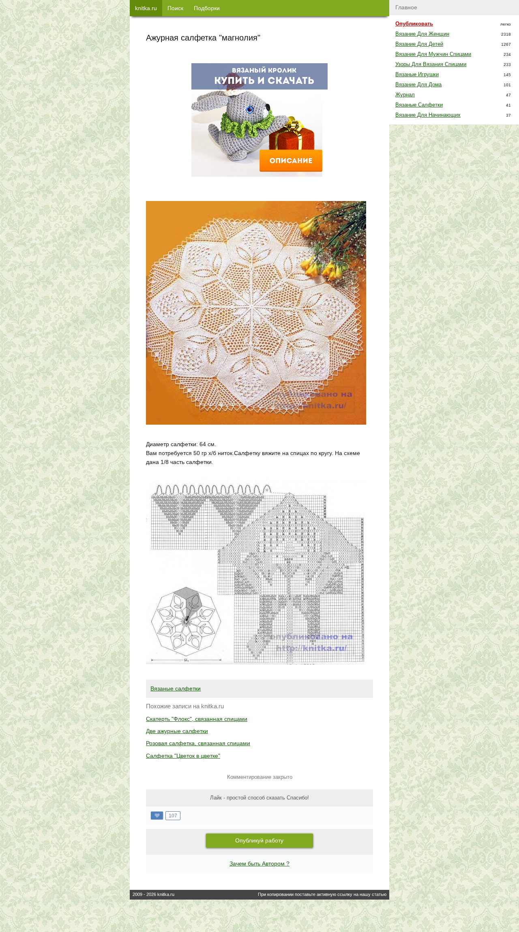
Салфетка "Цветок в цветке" (183, 755)
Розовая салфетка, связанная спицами (198, 743)
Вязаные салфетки (175, 688)
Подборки (207, 8)
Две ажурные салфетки (177, 731)
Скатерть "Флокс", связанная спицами (196, 719)
